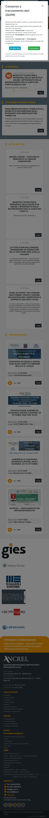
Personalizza (34, 48)
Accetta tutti (15, 48)
